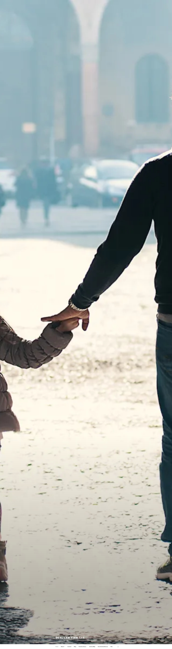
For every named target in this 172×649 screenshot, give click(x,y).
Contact (69, 646)
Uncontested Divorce (103, 646)
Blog (75, 646)
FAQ (111, 646)
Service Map (92, 646)
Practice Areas (82, 646)
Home (56, 646)
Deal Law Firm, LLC (70, 637)
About (62, 646)
